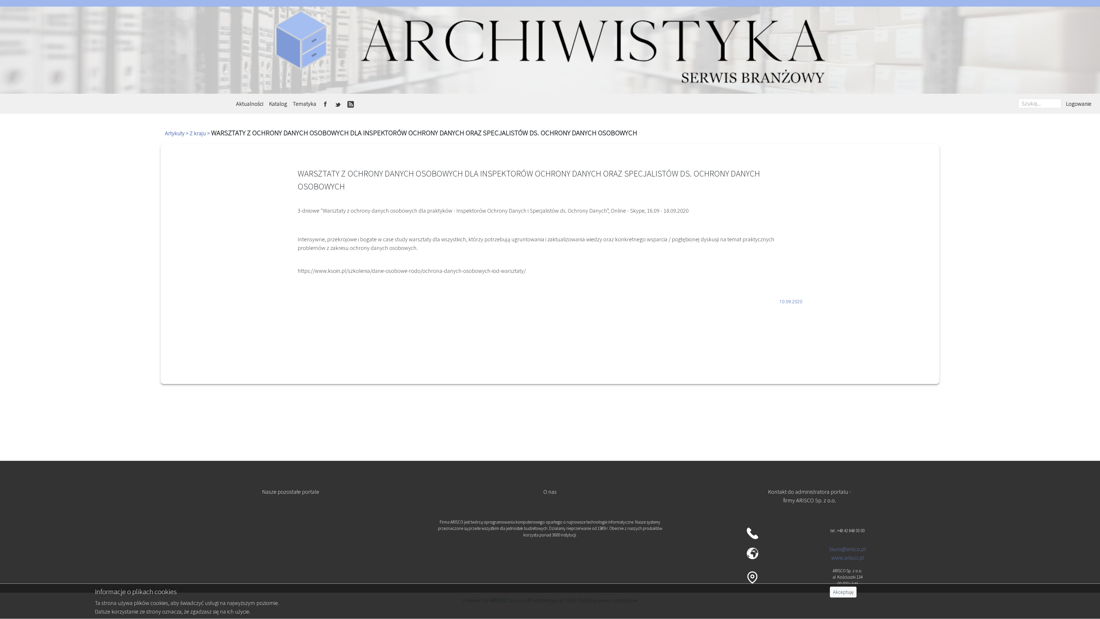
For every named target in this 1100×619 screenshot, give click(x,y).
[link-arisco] (290, 553)
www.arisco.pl (847, 557)
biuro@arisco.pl (847, 549)
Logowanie (1078, 103)
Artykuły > (177, 133)
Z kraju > (200, 133)
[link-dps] (290, 525)
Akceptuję (843, 592)
